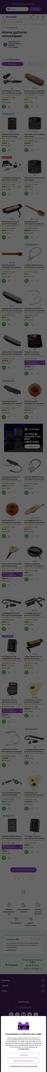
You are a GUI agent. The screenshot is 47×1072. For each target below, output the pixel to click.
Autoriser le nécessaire (23, 1060)
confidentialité (23, 1049)
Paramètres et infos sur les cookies (23, 1066)
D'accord (23, 1055)
